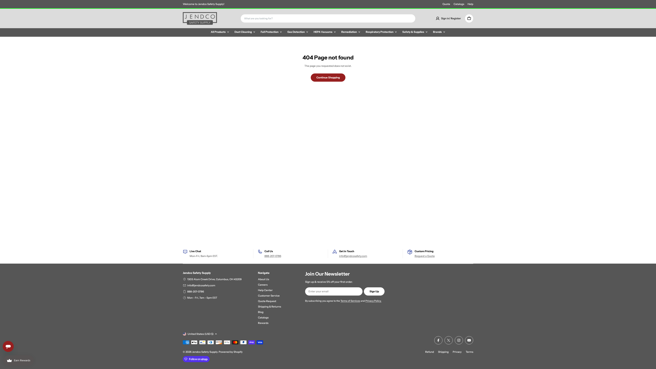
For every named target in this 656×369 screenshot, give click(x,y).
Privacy (457, 351)
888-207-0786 (272, 256)
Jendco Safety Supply (204, 351)
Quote (446, 4)
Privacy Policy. (373, 300)
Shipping (443, 351)
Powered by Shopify (231, 351)
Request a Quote (425, 256)
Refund (429, 351)
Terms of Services (350, 300)
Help (470, 4)
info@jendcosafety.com (353, 256)
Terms (469, 351)
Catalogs (459, 4)
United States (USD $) (201, 334)
